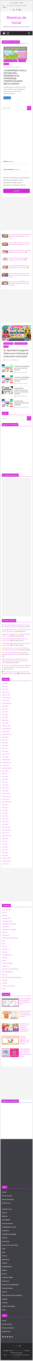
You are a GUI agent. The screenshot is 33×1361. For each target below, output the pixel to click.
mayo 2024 (5, 745)
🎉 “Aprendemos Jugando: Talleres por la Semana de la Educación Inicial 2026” (16, 353)
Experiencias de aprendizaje (10, 61)
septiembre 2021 (6, 835)
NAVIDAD (4, 952)
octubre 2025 (5, 700)
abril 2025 (5, 717)
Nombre (8, 161)
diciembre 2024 (6, 726)
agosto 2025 (5, 706)
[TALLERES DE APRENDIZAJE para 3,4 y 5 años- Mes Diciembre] (7, 369)
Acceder (4, 1192)
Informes (4, 946)
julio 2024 (4, 740)
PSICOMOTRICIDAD (7, 972)
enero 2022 (5, 824)
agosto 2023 (5, 771)
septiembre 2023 (6, 768)
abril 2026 (5, 686)
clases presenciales (8, 343)
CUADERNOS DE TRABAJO (9, 929)
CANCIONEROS (6, 918)
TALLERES (6, 346)
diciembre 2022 (6, 793)
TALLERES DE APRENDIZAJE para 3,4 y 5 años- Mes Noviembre (21, 379)
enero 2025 (5, 723)
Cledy (17, 360)
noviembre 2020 (6, 861)
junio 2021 (5, 844)
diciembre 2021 (6, 827)
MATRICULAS (5, 949)
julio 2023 (4, 774)
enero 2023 (5, 790)
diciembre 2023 (6, 759)
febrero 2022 (5, 821)
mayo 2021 (5, 847)
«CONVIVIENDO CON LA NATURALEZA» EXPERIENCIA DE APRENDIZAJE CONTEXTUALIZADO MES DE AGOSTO (15, 77)
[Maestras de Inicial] (4, 33)
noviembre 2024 (6, 728)
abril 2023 (5, 782)
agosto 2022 (5, 804)
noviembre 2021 (6, 830)
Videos (4, 988)
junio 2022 (5, 810)
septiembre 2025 (6, 703)
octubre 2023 (5, 765)
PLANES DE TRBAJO (7, 963)
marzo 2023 (5, 785)
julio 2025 (4, 709)
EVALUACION (5, 935)
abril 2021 (5, 850)
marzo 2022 (5, 819)
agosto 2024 (5, 737)
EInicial (18, 67)
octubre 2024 (5, 731)
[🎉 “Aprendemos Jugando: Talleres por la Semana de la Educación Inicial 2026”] (16, 333)
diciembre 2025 (6, 695)
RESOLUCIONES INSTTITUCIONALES (12, 977)
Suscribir (16, 191)
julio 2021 (4, 841)
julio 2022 (4, 807)
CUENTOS (4, 932)
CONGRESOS (5, 927)
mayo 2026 (5, 683)
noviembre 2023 (6, 762)
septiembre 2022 (6, 802)
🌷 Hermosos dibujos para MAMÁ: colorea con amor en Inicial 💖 (16, 6)
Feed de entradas (7, 1196)
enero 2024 (5, 757)
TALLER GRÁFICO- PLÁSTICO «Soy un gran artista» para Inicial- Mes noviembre (21, 390)
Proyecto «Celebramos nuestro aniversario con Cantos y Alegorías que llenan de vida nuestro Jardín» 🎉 (15, 660)
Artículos (4, 912)
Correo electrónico (11, 169)
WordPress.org (6, 1203)
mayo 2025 (5, 714)
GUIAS (3, 943)
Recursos (6, 64)
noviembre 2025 (6, 697)
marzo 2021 (5, 852)
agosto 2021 (5, 838)
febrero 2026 (5, 692)
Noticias (4, 960)
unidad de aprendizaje (8, 986)
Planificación (22, 61)
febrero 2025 (5, 720)
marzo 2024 (5, 751)
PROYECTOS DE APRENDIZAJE (21, 343)
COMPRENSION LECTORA (9, 924)
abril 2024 (5, 748)
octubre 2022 (5, 799)
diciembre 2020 (6, 858)
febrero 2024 (5, 754)
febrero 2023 (5, 788)
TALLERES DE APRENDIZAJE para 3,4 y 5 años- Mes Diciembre (21, 368)
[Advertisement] (16, 213)
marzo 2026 (5, 689)
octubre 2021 (5, 833)
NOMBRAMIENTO (7, 955)
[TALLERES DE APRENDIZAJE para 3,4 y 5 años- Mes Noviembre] (7, 380)
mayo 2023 (5, 779)
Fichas (3, 941)
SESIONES (4, 980)
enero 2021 (5, 855)
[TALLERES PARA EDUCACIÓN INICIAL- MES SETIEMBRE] (7, 404)
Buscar (29, 108)
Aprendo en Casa (7, 910)
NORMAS (4, 958)
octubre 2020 (5, 864)
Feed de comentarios (8, 1199)
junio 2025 (5, 712)
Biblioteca (4, 915)
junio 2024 (5, 743)
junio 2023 (5, 776)
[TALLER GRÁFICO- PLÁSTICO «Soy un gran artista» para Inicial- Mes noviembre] (7, 392)
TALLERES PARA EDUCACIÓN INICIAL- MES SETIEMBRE (21, 402)
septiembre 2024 (6, 734)
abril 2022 (5, 816)
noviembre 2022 (6, 796)
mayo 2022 (5, 813)
